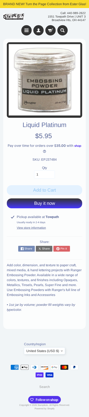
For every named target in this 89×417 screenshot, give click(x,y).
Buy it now (44, 203)
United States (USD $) (42, 351)
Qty (44, 168)
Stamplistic (42, 405)
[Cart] (50, 30)
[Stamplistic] (13, 17)
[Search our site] (62, 30)
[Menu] (26, 30)
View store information (31, 227)
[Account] (38, 30)
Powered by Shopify (45, 408)
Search (44, 387)
